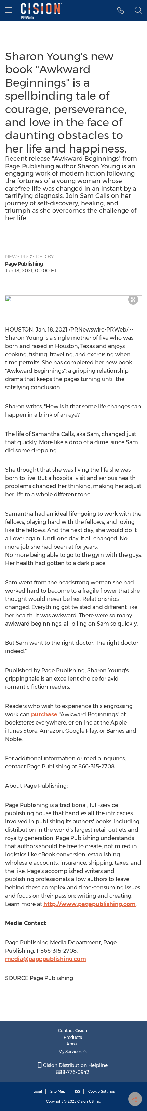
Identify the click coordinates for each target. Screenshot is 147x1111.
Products (73, 1037)
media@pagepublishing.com (45, 959)
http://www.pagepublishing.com (89, 904)
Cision (82, 1101)
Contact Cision (72, 1030)
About (72, 1043)
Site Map (57, 1091)
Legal (37, 1091)
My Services (70, 1051)
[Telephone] (121, 10)
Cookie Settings (101, 1091)
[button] (73, 298)
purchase (44, 714)
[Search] (138, 10)
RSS (77, 1091)
